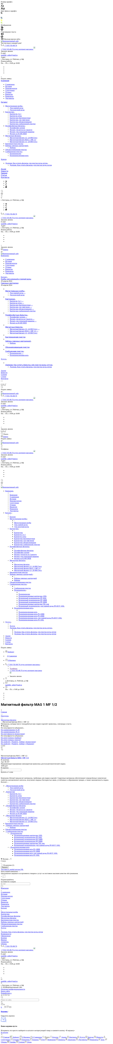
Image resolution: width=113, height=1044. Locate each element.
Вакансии (9, 94)
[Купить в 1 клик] (2, 750)
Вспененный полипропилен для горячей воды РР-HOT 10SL (37, 845)
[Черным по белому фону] (1, 13)
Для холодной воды (17, 110)
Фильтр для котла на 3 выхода (21, 130)
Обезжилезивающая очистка (16, 150)
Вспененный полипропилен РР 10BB (28, 839)
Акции (3, 169)
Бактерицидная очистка (14, 144)
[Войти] (2, 194)
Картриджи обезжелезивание (21, 122)
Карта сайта (5, 991)
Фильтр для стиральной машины (22, 132)
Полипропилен (15, 154)
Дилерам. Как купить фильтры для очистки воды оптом (26, 163)
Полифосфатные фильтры (15, 126)
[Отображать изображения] (2, 27)
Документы (9, 98)
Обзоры (4, 944)
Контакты (5, 177)
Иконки (4, 940)
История (8, 86)
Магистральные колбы (14, 106)
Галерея (4, 173)
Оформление (6, 936)
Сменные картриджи (9, 283)
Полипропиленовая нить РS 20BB (27, 851)
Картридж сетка (16, 116)
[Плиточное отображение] (1, 746)
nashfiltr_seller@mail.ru (9, 55)
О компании (10, 84)
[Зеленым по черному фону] (1, 23)
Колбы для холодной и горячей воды (16, 279)
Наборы (13, 148)
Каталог (4, 102)
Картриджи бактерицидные (20, 118)
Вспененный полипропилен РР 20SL (28, 837)
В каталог (4, 1032)
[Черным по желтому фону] (1, 21)
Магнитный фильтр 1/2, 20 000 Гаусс (23, 142)
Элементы (5, 942)
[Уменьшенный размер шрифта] (2, 4)
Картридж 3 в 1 (15, 114)
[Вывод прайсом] (4, 746)
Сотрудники (10, 90)
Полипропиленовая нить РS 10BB (27, 849)
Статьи (4, 175)
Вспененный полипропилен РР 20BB (28, 841)
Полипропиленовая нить (19, 156)
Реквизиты (9, 96)
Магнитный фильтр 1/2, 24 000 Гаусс (23, 138)
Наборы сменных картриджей (16, 146)
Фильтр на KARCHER (18, 134)
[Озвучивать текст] (2, 34)
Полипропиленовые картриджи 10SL (28, 835)
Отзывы (8, 92)
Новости (4, 171)
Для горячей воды (16, 108)
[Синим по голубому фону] (1, 18)
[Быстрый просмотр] (2, 748)
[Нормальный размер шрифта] (2, 6)
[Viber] (6, 183)
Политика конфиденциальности (13, 989)
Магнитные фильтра (13, 136)
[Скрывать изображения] (2, 30)
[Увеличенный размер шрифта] (3, 9)
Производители (11, 88)
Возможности (6, 934)
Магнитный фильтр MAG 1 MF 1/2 (23, 140)
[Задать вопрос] (1, 774)
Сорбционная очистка (13, 152)
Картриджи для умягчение (20, 120)
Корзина (4, 1011)
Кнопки (4, 938)
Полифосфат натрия (17, 128)
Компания (5, 81)
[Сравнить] (1, 752)
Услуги (3, 159)
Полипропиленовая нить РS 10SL (27, 855)
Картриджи (9, 112)
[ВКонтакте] (6, 181)
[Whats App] (6, 187)
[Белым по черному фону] (1, 16)
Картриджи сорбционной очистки (23, 124)
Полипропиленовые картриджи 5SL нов (29, 843)
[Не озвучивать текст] (2, 37)
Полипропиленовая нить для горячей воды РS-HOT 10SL (36, 853)
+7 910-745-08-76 (10, 45)
